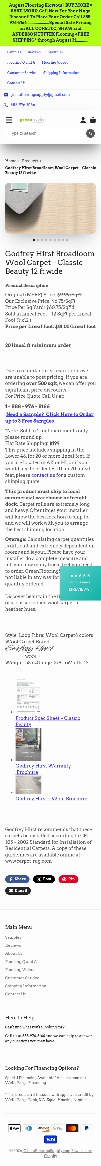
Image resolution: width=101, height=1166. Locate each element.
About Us (55, 52)
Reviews (34, 52)
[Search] (90, 133)
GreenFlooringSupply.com (47, 1151)
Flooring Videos (55, 62)
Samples (14, 52)
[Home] (33, 120)
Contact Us (16, 83)
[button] (80, 583)
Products (30, 161)
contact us (43, 475)
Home (10, 161)
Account (83, 120)
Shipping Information (61, 73)
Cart (93, 120)
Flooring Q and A (21, 62)
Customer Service (22, 73)
